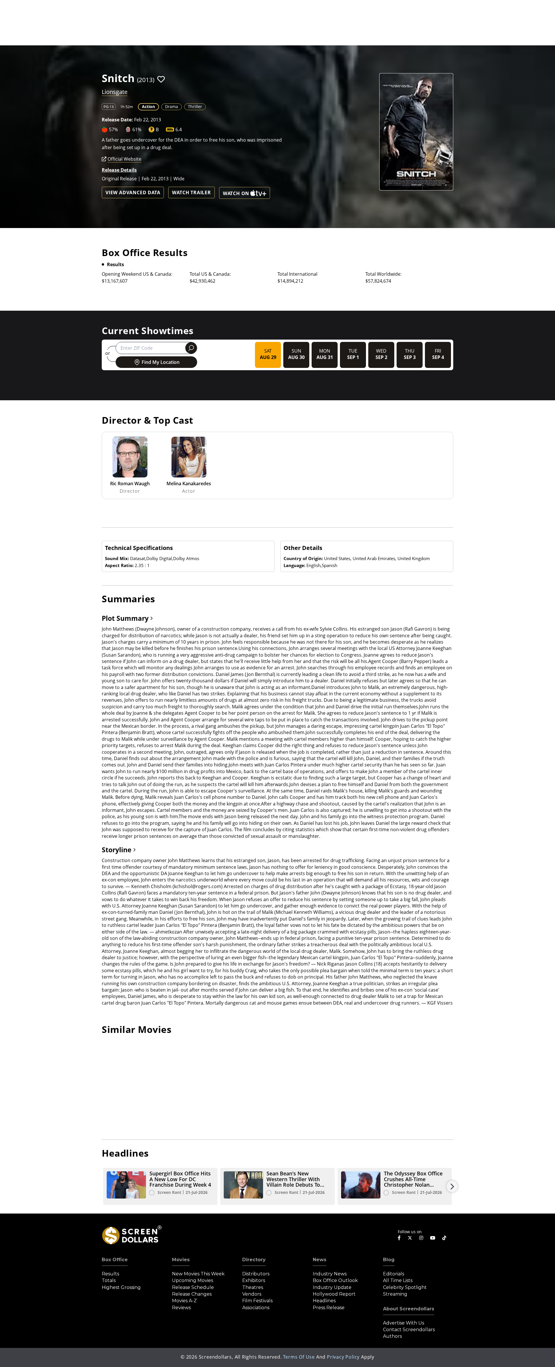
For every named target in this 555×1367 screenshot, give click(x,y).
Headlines (324, 1300)
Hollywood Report (334, 1294)
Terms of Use (299, 1357)
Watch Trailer (191, 192)
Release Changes (192, 1294)
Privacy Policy (343, 1357)
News (319, 1259)
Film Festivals (257, 1300)
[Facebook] (399, 1238)
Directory (254, 1259)
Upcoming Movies (192, 1280)
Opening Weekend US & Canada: (137, 274)
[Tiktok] (444, 1238)
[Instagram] (421, 1238)
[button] (161, 79)
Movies (181, 1259)
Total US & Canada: (210, 274)
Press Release (329, 1307)
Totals (109, 1280)
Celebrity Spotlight (405, 1287)
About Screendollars (408, 1309)
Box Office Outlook (335, 1280)
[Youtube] (432, 1238)
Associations (255, 1307)
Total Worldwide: (383, 274)
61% (136, 129)
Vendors (251, 1294)
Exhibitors (253, 1280)
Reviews (181, 1307)
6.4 (178, 129)
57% (113, 129)
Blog (389, 1259)
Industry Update (332, 1287)
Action (148, 106)
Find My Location (161, 362)
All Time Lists (397, 1280)
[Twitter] (410, 1238)
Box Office (115, 1259)
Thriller (195, 106)
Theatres (252, 1287)
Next (452, 1186)
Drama (171, 106)
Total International (297, 274)
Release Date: (117, 119)
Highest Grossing (121, 1287)
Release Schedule (193, 1287)
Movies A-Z (184, 1300)
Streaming (395, 1294)
